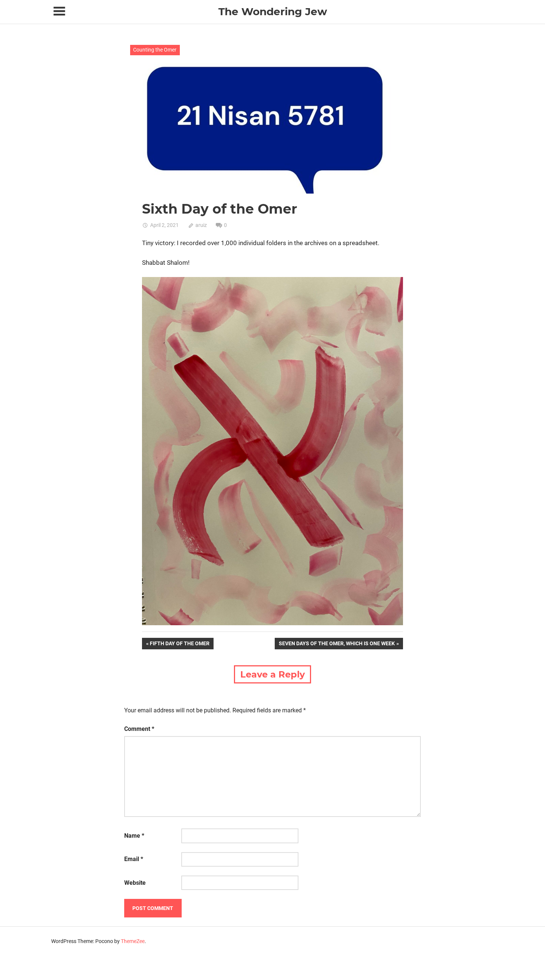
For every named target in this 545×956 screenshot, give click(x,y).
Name (134, 835)
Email (133, 859)
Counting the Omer (154, 50)
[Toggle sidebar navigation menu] (59, 11)
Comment (139, 728)
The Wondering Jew (272, 11)
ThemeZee (133, 941)
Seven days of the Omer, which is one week (336, 644)
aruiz (201, 225)
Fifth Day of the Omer (179, 644)
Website (135, 882)
